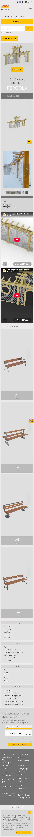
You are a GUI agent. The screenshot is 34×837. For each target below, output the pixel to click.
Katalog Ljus (8, 690)
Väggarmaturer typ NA (11, 655)
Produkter (5, 17)
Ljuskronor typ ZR (9, 658)
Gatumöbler (16, 17)
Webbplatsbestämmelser (23, 833)
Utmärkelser (8, 629)
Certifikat (7, 632)
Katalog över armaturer (11, 693)
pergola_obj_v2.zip (10, 207)
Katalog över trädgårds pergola (13, 701)
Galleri (6, 670)
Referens (7, 681)
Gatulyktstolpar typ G (10, 650)
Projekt (6, 675)
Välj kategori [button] (16, 22)
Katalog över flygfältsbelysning (13, 704)
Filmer (6, 673)
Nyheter (6, 647)
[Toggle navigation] (30, 8)
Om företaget (8, 626)
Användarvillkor (9, 637)
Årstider (6, 678)
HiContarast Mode (8, 39)
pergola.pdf (8, 205)
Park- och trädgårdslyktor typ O (13, 652)
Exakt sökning (9, 32)
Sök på (29, 29)
